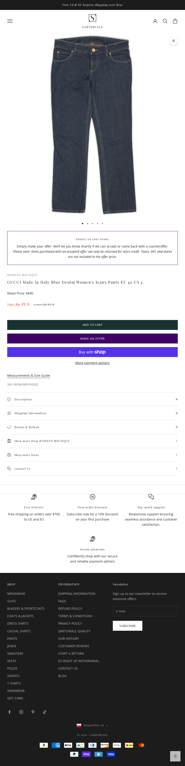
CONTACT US (68, 668)
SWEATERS (15, 653)
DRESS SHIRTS (17, 623)
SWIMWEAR (16, 691)
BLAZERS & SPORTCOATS (25, 608)
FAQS (62, 601)
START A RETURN (71, 653)
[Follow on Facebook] (9, 712)
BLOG (62, 676)
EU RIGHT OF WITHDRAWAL (78, 661)
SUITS (11, 601)
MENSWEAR (16, 593)
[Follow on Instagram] (21, 712)
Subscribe (127, 626)
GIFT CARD (15, 698)
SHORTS (13, 676)
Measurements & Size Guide (28, 375)
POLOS (12, 668)
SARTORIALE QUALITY (74, 631)
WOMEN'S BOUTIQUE (22, 275)
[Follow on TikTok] (44, 712)
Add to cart (93, 325)
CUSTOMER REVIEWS (73, 646)
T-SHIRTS (14, 683)
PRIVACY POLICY (70, 623)
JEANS (11, 646)
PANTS (12, 638)
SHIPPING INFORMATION (76, 593)
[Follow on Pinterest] (33, 712)
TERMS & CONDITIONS (75, 616)
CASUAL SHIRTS (18, 631)
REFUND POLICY (70, 608)
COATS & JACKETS (20, 616)
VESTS (11, 661)
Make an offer (92, 338)
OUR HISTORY (68, 638)
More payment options (92, 363)
